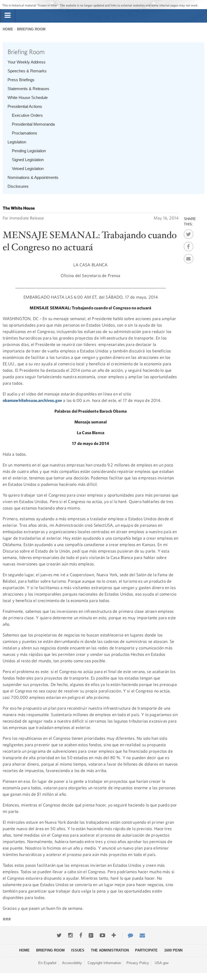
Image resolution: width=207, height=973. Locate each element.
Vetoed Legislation (28, 168)
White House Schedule (28, 97)
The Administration (110, 950)
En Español (47, 963)
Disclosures (18, 186)
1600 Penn (173, 950)
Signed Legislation (28, 159)
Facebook (188, 245)
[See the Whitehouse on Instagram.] (70, 935)
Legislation (17, 142)
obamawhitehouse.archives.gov (32, 400)
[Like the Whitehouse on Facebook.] (80, 935)
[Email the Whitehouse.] (142, 935)
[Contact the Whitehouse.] (127, 935)
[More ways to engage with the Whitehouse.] (114, 935)
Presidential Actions (25, 106)
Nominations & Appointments (33, 177)
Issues (77, 950)
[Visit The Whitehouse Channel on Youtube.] (102, 935)
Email (188, 257)
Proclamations (24, 133)
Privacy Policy (137, 963)
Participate (146, 950)
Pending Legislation (29, 150)
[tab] (7, 15)
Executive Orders (27, 115)
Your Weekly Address (27, 62)
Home (8, 29)
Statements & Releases (28, 88)
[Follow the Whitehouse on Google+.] (91, 935)
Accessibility (72, 963)
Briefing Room (31, 29)
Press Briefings (21, 79)
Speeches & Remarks (27, 71)
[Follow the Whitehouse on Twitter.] (59, 935)
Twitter (188, 233)
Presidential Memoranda (33, 124)
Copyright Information (104, 963)
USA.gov (162, 963)
